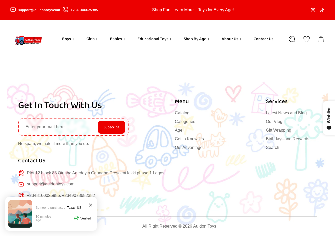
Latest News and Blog (286, 113)
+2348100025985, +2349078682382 (61, 195)
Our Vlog (274, 121)
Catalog (182, 113)
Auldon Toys (204, 226)
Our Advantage (189, 147)
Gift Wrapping (278, 130)
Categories (185, 121)
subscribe (111, 127)
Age (178, 130)
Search (272, 147)
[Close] (90, 205)
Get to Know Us (189, 139)
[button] (321, 39)
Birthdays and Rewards (287, 139)
